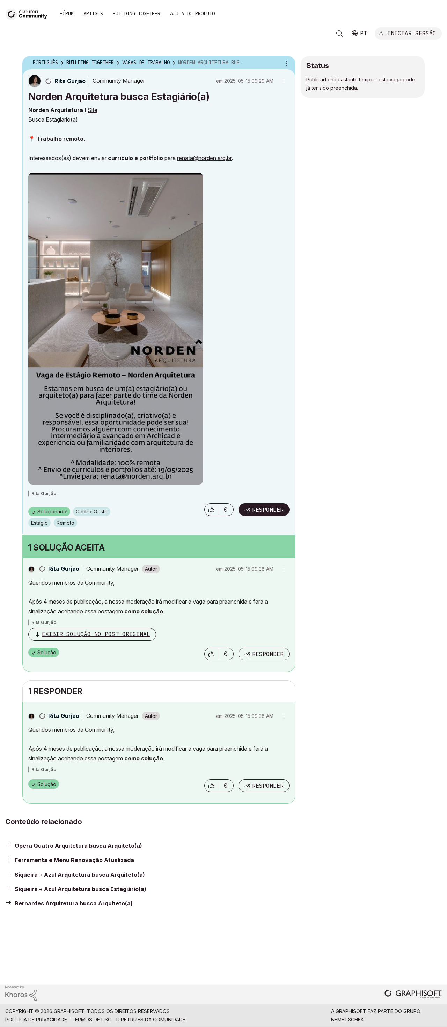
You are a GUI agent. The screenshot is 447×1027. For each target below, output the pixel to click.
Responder (268, 509)
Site (92, 110)
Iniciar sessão (411, 32)
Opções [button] (285, 63)
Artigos (93, 13)
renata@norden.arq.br (204, 157)
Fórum (67, 13)
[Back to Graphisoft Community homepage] (28, 13)
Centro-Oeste (92, 512)
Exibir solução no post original (96, 634)
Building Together (136, 13)
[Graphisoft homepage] (413, 994)
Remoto (65, 523)
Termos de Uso (92, 1019)
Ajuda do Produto (192, 13)
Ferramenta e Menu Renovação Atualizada (74, 860)
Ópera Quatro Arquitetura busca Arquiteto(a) (78, 845)
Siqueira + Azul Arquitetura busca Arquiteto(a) (80, 874)
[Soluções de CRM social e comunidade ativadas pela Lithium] (21, 993)
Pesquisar (339, 33)
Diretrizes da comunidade (150, 1019)
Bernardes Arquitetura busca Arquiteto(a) (74, 903)
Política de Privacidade (36, 1019)
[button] (211, 510)
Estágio (39, 523)
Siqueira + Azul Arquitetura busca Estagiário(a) (80, 889)
